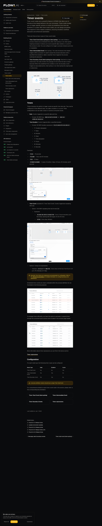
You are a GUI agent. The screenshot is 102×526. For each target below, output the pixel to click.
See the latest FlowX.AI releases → (52, 1)
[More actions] (71, 18)
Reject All (6, 521)
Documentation (7, 9)
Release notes (17, 9)
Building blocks (30, 15)
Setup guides (30, 9)
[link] (38, 395)
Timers (81, 17)
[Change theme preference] (97, 5)
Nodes (37, 15)
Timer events (44, 15)
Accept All (14, 521)
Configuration (83, 19)
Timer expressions (32, 354)
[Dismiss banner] (100, 1)
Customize (29, 521)
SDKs (23, 9)
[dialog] (18, 518)
